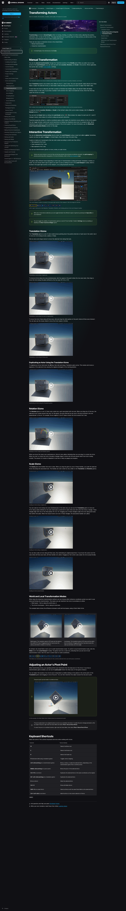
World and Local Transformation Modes (109, 41)
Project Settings (9, 73)
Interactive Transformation (106, 27)
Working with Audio (9, 137)
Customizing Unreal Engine (11, 69)
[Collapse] (3, 59)
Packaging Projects (10, 107)
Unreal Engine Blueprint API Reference (11, 155)
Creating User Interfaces (10, 134)
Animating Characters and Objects (12, 132)
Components (8, 103)
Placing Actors (9, 83)
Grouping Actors (10, 95)
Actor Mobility (9, 93)
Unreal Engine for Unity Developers (11, 113)
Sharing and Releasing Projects (12, 149)
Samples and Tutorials (9, 152)
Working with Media (9, 139)
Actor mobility (47, 66)
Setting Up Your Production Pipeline (11, 142)
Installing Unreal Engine (11, 62)
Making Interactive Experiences (12, 130)
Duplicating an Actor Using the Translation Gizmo (110, 32)
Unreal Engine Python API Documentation (10, 161)
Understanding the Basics (10, 59)
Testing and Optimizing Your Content (11, 146)
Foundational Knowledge (11, 64)
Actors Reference (10, 100)
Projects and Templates (11, 71)
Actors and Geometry (10, 80)
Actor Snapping (10, 90)
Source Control (9, 110)
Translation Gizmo (105, 29)
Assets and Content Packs (11, 78)
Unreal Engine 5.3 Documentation (10, 55)
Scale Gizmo (104, 38)
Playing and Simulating (10, 105)
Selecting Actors (10, 85)
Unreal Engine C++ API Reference (12, 158)
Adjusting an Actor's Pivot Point (108, 44)
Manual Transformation (105, 25)
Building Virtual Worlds (9, 119)
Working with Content (9, 116)
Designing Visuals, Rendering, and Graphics (12, 122)
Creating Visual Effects (10, 125)
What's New (7, 57)
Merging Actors (10, 98)
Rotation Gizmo (105, 35)
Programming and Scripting (11, 127)
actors (31, 797)
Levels (6, 76)
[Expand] (3, 57)
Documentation (41, 8)
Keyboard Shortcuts (105, 46)
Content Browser (9, 66)
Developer (34, 8)
